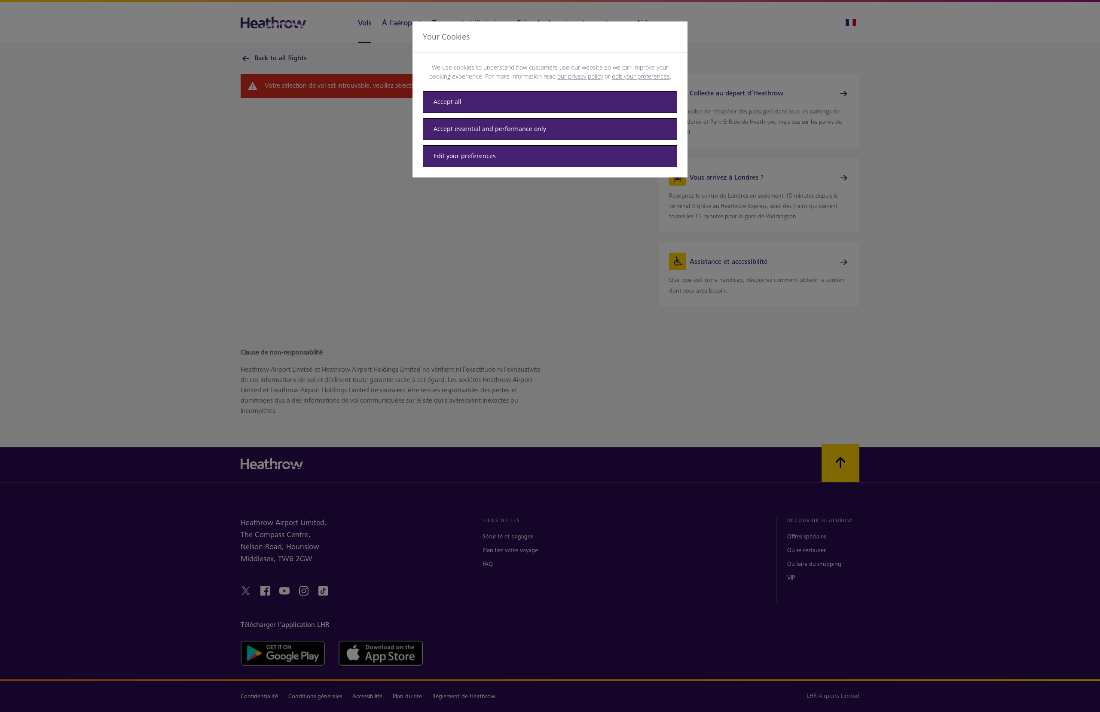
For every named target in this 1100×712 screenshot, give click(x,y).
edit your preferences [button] (641, 76)
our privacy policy (580, 76)
